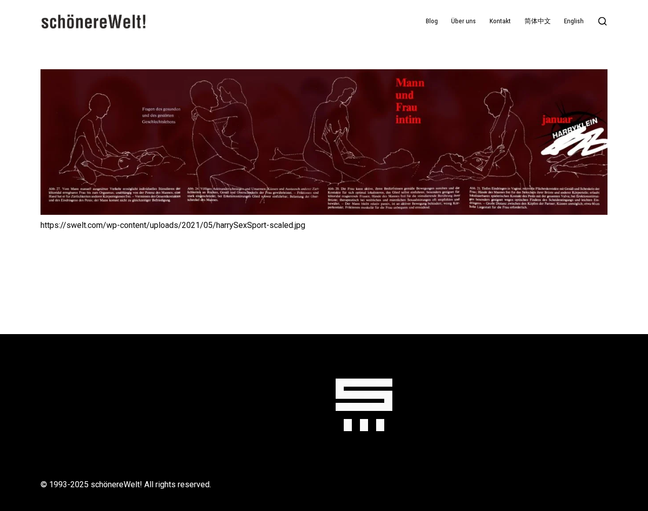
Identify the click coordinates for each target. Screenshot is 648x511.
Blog (432, 21)
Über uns (463, 21)
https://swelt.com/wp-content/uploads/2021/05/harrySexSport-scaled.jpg (172, 225)
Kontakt (500, 21)
